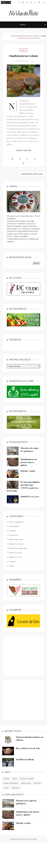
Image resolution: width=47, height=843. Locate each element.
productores (13, 535)
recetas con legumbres (18, 548)
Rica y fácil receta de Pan (28, 748)
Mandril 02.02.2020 (29, 496)
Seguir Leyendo (23, 150)
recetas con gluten (16, 544)
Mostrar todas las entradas (29, 38)
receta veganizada (16, 539)
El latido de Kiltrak (25, 759)
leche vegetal (14, 526)
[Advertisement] (26, 655)
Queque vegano (27, 471)
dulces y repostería (16, 522)
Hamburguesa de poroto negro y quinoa (28, 462)
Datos (23, 50)
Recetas (6, 779)
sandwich (12, 561)
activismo (15, 788)
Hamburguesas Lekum (23, 56)
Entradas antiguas (32, 174)
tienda (11, 566)
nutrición (12, 531)
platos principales (27, 779)
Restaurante (26, 783)
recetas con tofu (15, 557)
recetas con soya (15, 553)
